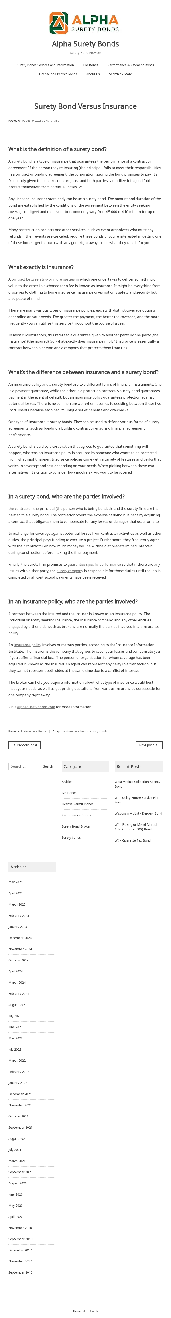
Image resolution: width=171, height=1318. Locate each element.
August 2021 (17, 1138)
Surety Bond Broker (76, 826)
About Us (93, 74)
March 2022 (17, 1060)
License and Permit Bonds (58, 74)
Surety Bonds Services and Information (45, 65)
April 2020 (15, 1217)
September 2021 (20, 1127)
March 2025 (17, 904)
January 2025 (17, 927)
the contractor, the (23, 508)
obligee (31, 211)
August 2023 (17, 1005)
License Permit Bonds (78, 804)
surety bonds (98, 731)
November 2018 (20, 1228)
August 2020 (17, 1183)
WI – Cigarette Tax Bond (133, 840)
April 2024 (15, 971)
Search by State (120, 74)
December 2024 (20, 938)
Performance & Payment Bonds (131, 65)
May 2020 (15, 1205)
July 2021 (14, 1150)
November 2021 (20, 1105)
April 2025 (15, 893)
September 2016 (20, 1272)
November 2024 (20, 949)
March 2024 (17, 982)
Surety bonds (71, 837)
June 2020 (15, 1194)
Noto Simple (91, 1311)
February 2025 (18, 915)
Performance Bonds (34, 731)
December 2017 (20, 1250)
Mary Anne (52, 120)
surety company (70, 570)
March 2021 (17, 1161)
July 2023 (14, 1016)
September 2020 (20, 1172)
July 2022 (14, 1049)
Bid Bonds (90, 65)
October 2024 (18, 960)
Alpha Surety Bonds (85, 43)
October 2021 (18, 1116)
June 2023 (15, 1027)
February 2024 (18, 993)
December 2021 (20, 1094)
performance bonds (76, 731)
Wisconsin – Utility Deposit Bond (138, 813)
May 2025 (15, 882)
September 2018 (20, 1239)
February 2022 (18, 1072)
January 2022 (17, 1083)
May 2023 (15, 1038)
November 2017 (20, 1261)
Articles (67, 782)
